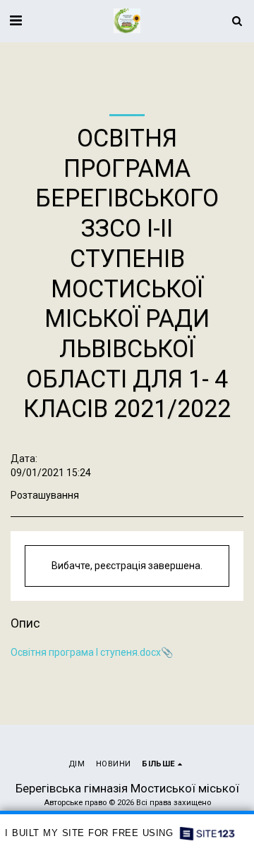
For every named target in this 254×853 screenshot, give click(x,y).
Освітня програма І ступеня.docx (86, 652)
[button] (16, 20)
